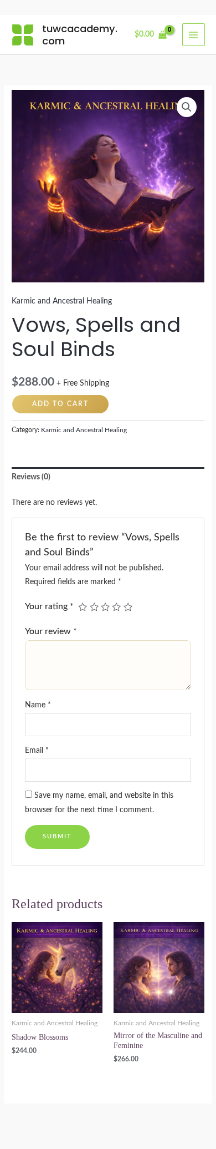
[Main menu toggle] (193, 34)
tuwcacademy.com (79, 35)
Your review (51, 631)
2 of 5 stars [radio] (94, 607)
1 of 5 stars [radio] (82, 607)
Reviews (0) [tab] (31, 477)
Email (37, 751)
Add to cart (60, 404)
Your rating (49, 606)
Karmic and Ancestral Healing (62, 301)
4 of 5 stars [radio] (116, 607)
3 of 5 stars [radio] (105, 607)
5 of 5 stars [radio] (128, 607)
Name (38, 705)
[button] (187, 107)
